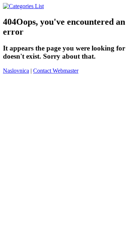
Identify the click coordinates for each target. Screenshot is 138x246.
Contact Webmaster (55, 70)
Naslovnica (16, 70)
